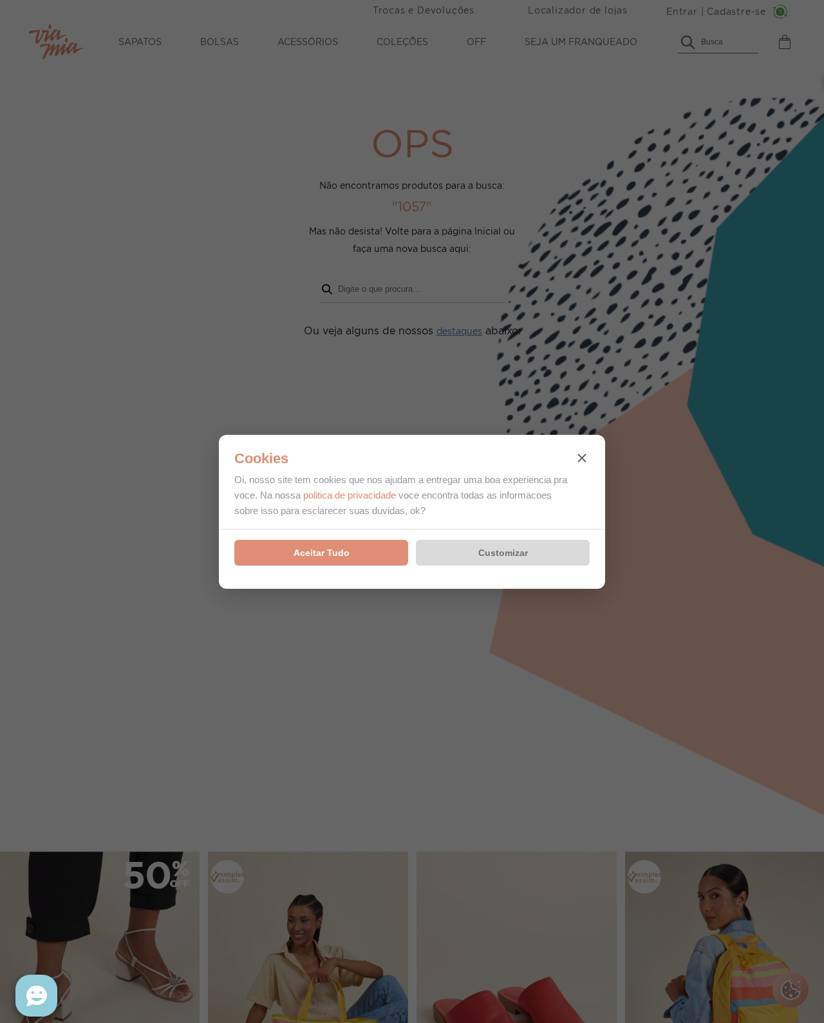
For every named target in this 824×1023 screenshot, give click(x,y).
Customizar (503, 553)
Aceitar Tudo (322, 553)
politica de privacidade (349, 495)
